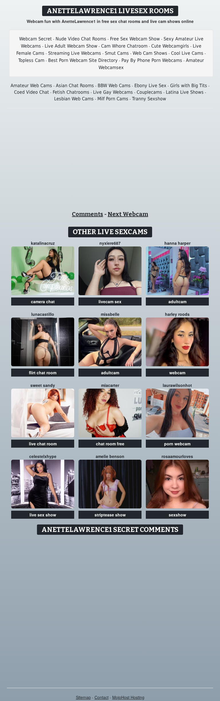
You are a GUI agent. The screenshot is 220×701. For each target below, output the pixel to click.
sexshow (177, 515)
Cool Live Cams (187, 53)
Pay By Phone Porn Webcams (151, 60)
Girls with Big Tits (188, 85)
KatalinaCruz (43, 243)
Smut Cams (117, 53)
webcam (177, 372)
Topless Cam (31, 60)
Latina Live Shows (185, 92)
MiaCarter (110, 385)
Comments (87, 214)
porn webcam (177, 444)
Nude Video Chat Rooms (81, 39)
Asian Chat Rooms (75, 85)
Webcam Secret (35, 39)
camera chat (43, 301)
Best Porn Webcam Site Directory (83, 60)
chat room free (110, 444)
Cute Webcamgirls (170, 46)
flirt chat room (42, 372)
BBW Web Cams (114, 85)
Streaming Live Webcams (74, 53)
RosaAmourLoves (177, 456)
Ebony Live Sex (150, 85)
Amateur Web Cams (31, 85)
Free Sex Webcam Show (135, 39)
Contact (102, 697)
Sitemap (83, 697)
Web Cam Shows (150, 53)
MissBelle (110, 314)
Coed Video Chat (31, 92)
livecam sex (110, 301)
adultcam (177, 301)
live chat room (43, 444)
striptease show (110, 515)
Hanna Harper (177, 243)
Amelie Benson (110, 456)
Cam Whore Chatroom (124, 46)
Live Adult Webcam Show (71, 46)
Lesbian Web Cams (74, 98)
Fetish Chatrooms (71, 92)
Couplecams (149, 92)
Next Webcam (128, 214)
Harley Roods (177, 314)
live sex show (43, 515)
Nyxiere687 (110, 243)
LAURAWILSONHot (177, 385)
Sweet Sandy (42, 385)
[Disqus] (110, 609)
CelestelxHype (42, 456)
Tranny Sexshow (149, 98)
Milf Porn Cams (112, 98)
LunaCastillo (42, 314)
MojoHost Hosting (128, 697)
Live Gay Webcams (113, 92)
